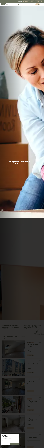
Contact (37, 4)
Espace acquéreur (26, 1)
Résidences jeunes (39, 1)
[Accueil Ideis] (5, 4)
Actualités (32, 4)
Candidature (42, 4)
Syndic (32, 1)
